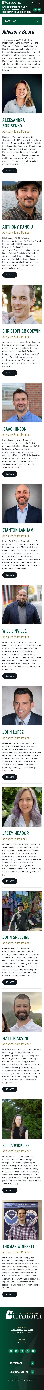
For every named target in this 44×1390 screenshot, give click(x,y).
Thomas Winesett (18, 1246)
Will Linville (14, 631)
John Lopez (13, 732)
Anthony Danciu (17, 227)
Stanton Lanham (17, 530)
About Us (10, 21)
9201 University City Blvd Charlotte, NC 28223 (22, 1331)
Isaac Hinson (14, 429)
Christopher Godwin (21, 331)
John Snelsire (15, 937)
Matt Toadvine (15, 1038)
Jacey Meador (15, 833)
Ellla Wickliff (16, 1145)
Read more (10, 171)
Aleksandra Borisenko (13, 123)
